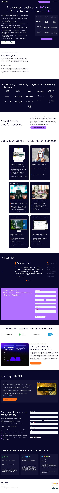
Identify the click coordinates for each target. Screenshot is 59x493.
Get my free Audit (46, 39)
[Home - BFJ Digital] (4, 483)
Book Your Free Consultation (38, 127)
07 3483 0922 (54, 1)
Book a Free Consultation (44, 1)
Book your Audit (36, 363)
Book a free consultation (9, 399)
